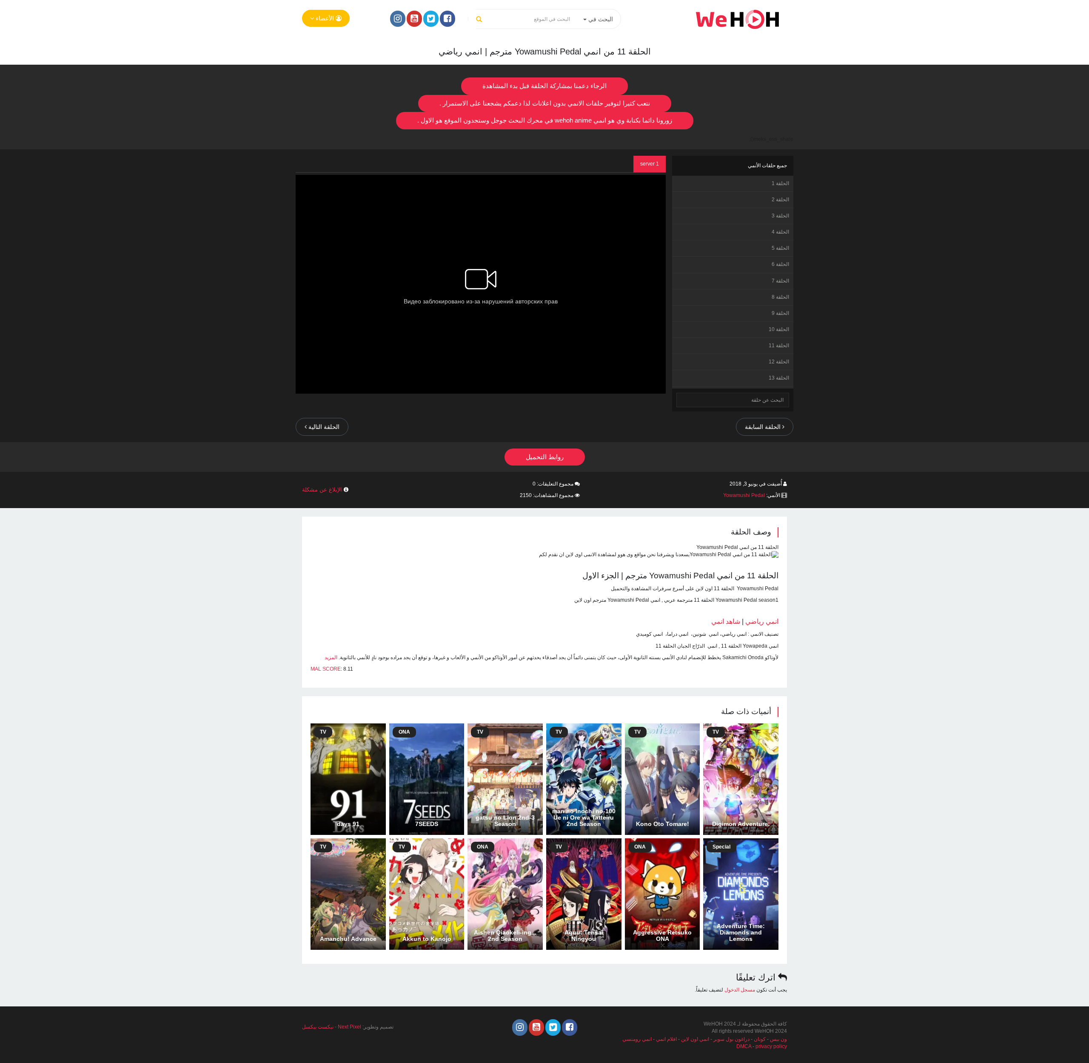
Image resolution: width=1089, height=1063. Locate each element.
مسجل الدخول (739, 990)
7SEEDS (426, 823)
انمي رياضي (761, 621)
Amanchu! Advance (348, 938)
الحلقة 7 (780, 281)
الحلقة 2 (780, 200)
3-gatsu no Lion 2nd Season (505, 820)
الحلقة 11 (779, 346)
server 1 (649, 164)
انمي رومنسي (637, 1039)
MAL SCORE (326, 669)
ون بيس (778, 1039)
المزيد (331, 657)
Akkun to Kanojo (426, 938)
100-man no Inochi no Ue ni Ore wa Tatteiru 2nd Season (584, 818)
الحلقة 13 (779, 378)
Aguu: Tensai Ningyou (583, 935)
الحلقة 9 (780, 313)
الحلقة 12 (779, 362)
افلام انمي (666, 1039)
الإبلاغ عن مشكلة (322, 489)
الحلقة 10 (779, 329)
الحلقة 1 (780, 183)
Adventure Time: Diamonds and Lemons (741, 933)
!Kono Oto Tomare (662, 823)
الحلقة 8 (780, 297)
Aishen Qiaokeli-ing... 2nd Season (505, 935)
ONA (404, 732)
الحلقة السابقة (763, 426)
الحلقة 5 (780, 248)
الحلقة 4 (780, 232)
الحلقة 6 (780, 264)
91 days (348, 823)
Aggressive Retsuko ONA (662, 935)
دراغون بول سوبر (731, 1039)
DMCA (743, 1046)
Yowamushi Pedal (744, 495)
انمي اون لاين (695, 1039)
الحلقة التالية (323, 426)
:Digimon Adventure (741, 823)
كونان (760, 1039)
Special (721, 847)
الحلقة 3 (780, 216)
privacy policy (771, 1046)
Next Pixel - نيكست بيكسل (331, 1027)
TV (716, 732)
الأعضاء (325, 18)
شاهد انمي (725, 621)
